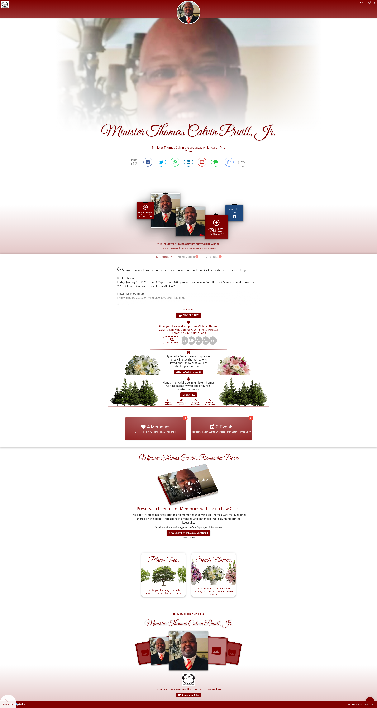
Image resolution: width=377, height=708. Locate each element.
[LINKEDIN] (188, 162)
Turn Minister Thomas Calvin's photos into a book (189, 244)
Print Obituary (190, 315)
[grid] (188, 215)
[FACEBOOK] (147, 162)
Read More (188, 309)
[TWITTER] (161, 162)
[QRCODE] (134, 162)
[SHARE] (229, 162)
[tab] (163, 257)
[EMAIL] (202, 162)
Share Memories (190, 695)
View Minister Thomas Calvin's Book (188, 533)
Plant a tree (188, 395)
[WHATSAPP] (175, 162)
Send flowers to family (188, 372)
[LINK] (242, 162)
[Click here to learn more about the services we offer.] (188, 680)
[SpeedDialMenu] (370, 701)
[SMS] (215, 162)
